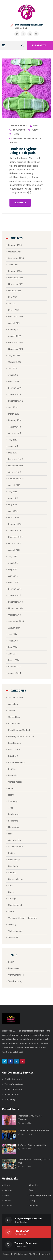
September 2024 (16, 258)
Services (8, 1190)
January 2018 (14, 427)
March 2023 (13, 310)
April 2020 (13, 368)
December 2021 (15, 342)
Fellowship (13, 775)
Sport (10, 885)
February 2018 (14, 420)
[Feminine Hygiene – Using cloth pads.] (26, 88)
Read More (20, 202)
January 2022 (14, 336)
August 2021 (14, 355)
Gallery (32, 1200)
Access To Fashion (13, 1089)
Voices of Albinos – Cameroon (22, 918)
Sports (11, 892)
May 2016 (12, 504)
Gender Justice (15, 782)
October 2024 (14, 251)
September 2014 (16, 621)
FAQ (31, 1190)
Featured (12, 769)
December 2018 (15, 401)
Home (7, 1185)
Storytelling (10, 1099)
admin (36, 126)
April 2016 (13, 511)
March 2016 (13, 517)
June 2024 (13, 264)
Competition (14, 717)
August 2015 (14, 550)
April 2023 (13, 303)
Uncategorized (15, 905)
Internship (13, 801)
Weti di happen (15, 931)
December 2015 (15, 537)
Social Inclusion (15, 879)
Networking (13, 827)
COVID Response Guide (40, 1195)
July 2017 (12, 440)
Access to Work (15, 697)
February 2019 (14, 388)
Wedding (12, 924)
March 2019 (13, 381)
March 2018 (13, 414)
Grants (11, 788)
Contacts (9, 1205)
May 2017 (12, 452)
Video (11, 911)
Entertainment (14, 743)
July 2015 (12, 556)
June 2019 (13, 375)
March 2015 (13, 582)
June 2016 (13, 498)
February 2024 (14, 271)
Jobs (10, 808)
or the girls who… (16, 846)
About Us (33, 1185)
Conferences (14, 723)
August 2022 (14, 323)
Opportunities (14, 840)
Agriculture (13, 704)
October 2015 (14, 543)
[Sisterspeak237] (26, 12)
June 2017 (13, 446)
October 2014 (14, 615)
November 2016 (15, 465)
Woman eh (13, 937)
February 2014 (14, 666)
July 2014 (12, 634)
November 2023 (15, 284)
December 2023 (15, 277)
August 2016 (14, 485)
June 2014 (13, 641)
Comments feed (16, 975)
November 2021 (15, 349)
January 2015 (14, 595)
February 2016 (14, 524)
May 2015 (12, 569)
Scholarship (13, 866)
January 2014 (14, 673)
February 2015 (14, 589)
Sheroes (12, 872)
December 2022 (15, 316)
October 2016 (14, 472)
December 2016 (15, 459)
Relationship (14, 859)
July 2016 (12, 491)
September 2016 (16, 478)
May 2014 (12, 647)
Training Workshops (14, 1084)
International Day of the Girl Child (33, 1130)
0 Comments (19, 130)
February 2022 (14, 329)
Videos (8, 1200)
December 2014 (15, 602)
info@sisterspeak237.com (29, 24)
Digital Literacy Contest (19, 730)
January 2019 (14, 394)
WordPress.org (15, 981)
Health (30, 138)
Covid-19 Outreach (13, 1079)
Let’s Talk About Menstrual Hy (32, 1145)
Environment (19, 138)
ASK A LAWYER (39, 45)
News (11, 833)
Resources (34, 1205)
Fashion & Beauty (16, 762)
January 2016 (14, 530)
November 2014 (15, 608)
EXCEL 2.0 (13, 756)
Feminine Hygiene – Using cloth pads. (24, 151)
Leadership (13, 814)
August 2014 (14, 628)
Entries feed (14, 968)
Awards (11, 710)
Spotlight (12, 898)
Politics (11, 853)
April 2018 (13, 407)
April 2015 (13, 576)
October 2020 (14, 362)
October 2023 (14, 290)
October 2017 (14, 433)
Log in (11, 962)
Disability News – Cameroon (21, 736)
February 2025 (14, 245)
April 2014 (13, 653)
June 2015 (13, 563)
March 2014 (13, 660)
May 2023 (12, 297)
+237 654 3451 (22, 1231)
